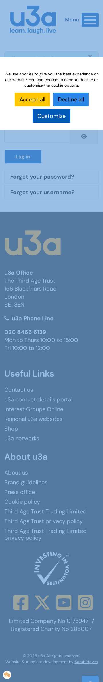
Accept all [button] (32, 99)
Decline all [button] (71, 99)
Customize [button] (51, 116)
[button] (7, 675)
